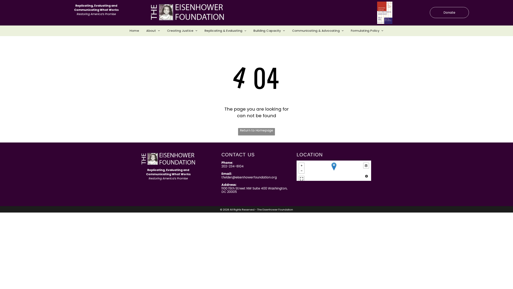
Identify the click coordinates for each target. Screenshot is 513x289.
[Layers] (366, 165)
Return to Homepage (256, 130)
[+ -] (334, 171)
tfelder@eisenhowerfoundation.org (249, 177)
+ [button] (301, 165)
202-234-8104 (232, 166)
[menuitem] (134, 30)
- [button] (301, 170)
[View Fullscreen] (301, 178)
